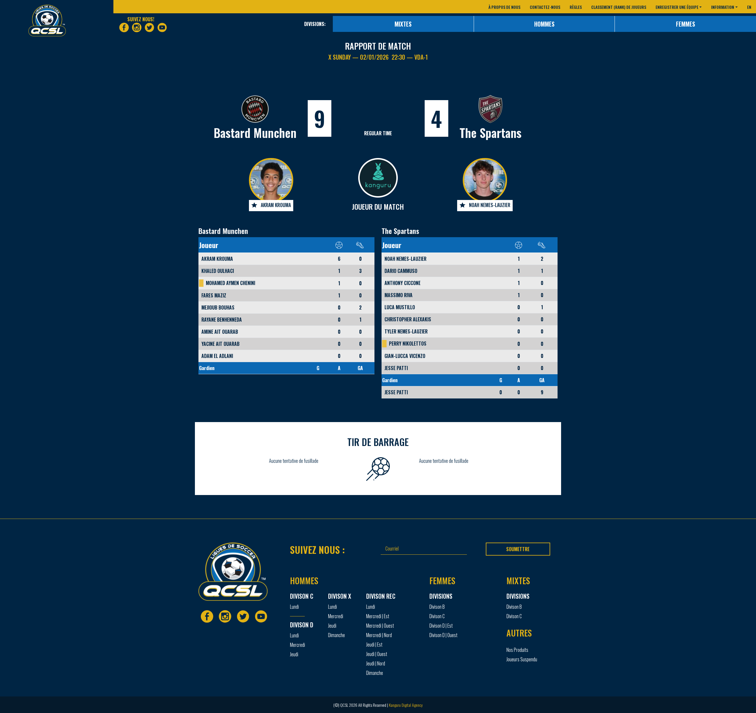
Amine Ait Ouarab (219, 331)
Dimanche (336, 635)
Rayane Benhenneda (221, 319)
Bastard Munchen (255, 132)
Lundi (294, 606)
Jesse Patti (396, 368)
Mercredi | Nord (379, 635)
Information (722, 7)
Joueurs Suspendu (521, 659)
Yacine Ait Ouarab (220, 343)
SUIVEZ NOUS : (317, 549)
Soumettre (517, 549)
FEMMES (685, 23)
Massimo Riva (398, 295)
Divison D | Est (441, 625)
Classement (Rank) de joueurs (618, 7)
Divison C (437, 616)
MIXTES (403, 23)
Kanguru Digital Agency (406, 705)
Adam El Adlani (217, 355)
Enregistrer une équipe (677, 7)
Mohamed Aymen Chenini (230, 282)
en (749, 7)
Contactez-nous (545, 7)
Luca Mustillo (399, 307)
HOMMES (544, 23)
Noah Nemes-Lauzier (489, 205)
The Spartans (491, 132)
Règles (576, 7)
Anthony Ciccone (402, 282)
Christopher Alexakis (407, 319)
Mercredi (297, 644)
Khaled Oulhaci (217, 270)
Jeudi (294, 654)
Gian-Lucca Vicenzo (404, 355)
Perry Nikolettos (407, 343)
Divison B (437, 606)
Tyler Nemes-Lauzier (406, 331)
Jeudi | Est (374, 644)
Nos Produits (517, 649)
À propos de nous (504, 7)
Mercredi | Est (377, 616)
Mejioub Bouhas (217, 307)
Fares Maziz (213, 295)
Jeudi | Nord (375, 663)
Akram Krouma (276, 205)
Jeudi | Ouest (376, 653)
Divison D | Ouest (443, 635)
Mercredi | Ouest (380, 625)
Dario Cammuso (400, 270)
